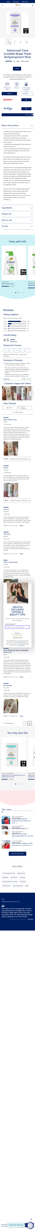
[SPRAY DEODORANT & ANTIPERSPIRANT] (6, 820)
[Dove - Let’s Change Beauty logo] (17, 5)
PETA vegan (5, 877)
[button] (6, 350)
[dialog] (17, 615)
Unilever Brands (21, 641)
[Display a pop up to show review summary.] (14, 286)
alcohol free (14, 877)
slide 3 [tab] (19, 292)
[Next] (23, 293)
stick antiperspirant (18, 885)
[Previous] (11, 293)
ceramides (22, 877)
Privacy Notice (21, 645)
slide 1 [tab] (15, 292)
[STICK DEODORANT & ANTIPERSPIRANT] (6, 844)
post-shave (23, 881)
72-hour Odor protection (8, 873)
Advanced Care (21, 873)
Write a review (25, 61)
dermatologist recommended (9, 881)
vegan (26, 885)
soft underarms (6, 885)
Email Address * (10, 624)
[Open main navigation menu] (32, 5)
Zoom (2, 12)
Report (21, 525)
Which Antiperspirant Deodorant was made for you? (21, 821)
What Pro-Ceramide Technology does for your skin (22, 835)
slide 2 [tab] (17, 292)
